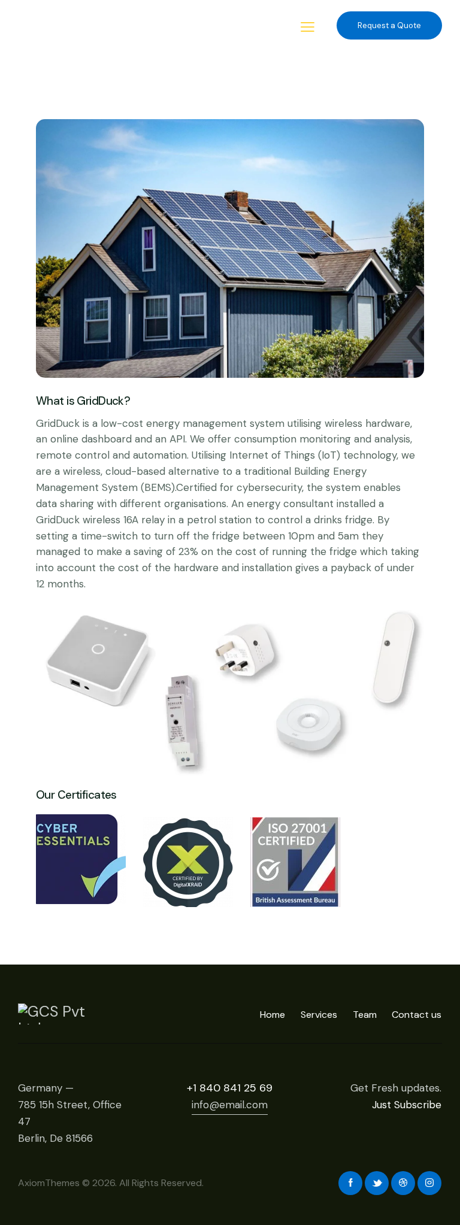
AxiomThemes (49, 1183)
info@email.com (230, 1104)
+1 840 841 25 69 (230, 1088)
